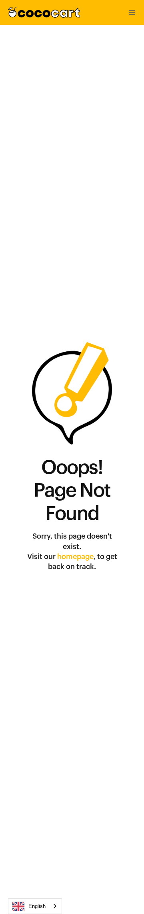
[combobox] (35, 906)
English (37, 906)
